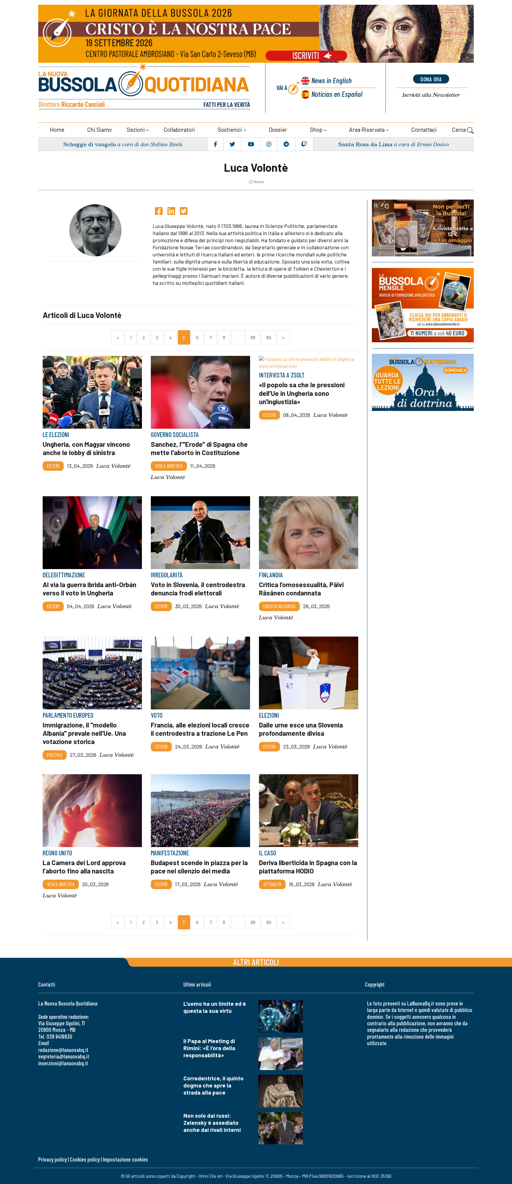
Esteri (53, 465)
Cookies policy (85, 1159)
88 (253, 337)
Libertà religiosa (279, 606)
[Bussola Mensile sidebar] (423, 305)
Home (57, 129)
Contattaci (424, 129)
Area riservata (367, 129)
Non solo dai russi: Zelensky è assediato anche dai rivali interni (212, 1122)
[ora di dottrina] (423, 382)
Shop (316, 129)
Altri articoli (256, 962)
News (331, 80)
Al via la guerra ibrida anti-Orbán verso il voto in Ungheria (89, 588)
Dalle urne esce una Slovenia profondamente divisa (301, 729)
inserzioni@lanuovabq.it (63, 1063)
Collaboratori (179, 129)
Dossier (278, 129)
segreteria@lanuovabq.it (63, 1056)
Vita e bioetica (169, 465)
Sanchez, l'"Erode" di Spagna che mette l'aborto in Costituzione (199, 448)
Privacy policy (52, 1159)
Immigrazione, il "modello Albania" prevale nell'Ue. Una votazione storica (84, 733)
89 (268, 337)
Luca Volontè (113, 466)
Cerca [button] (459, 129)
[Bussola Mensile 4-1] (423, 228)
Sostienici (230, 129)
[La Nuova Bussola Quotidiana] (145, 88)
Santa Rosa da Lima (365, 144)
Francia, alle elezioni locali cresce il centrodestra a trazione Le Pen (200, 729)
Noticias (336, 93)
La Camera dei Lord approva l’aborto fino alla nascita (84, 866)
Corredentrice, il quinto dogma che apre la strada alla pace (213, 1085)
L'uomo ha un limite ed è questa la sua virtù (214, 1007)
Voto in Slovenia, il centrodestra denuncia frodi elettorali (198, 588)
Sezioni (136, 129)
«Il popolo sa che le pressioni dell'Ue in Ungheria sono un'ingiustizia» (302, 392)
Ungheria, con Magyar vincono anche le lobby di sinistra (86, 448)
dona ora (431, 79)
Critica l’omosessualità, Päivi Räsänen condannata (301, 588)
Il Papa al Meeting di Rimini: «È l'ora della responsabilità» (209, 1047)
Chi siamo (99, 129)
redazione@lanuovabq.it (63, 1049)
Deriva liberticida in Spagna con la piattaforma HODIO (308, 866)
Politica (54, 754)
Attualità (272, 884)
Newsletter (431, 95)
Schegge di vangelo (89, 144)
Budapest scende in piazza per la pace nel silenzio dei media (199, 866)
